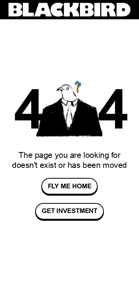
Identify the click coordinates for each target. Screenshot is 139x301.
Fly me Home (70, 186)
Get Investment (70, 211)
